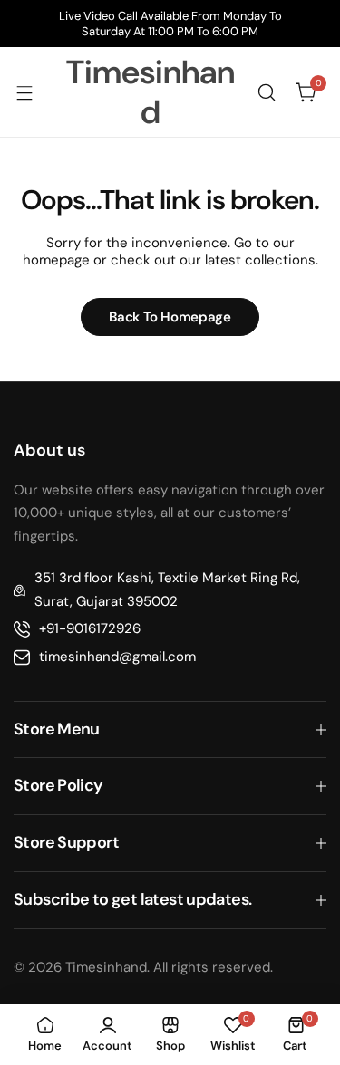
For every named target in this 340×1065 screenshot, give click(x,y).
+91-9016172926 (90, 628)
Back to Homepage (169, 317)
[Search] (267, 92)
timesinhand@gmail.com (117, 657)
